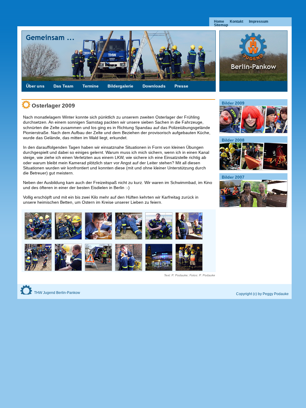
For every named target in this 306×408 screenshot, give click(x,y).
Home (219, 21)
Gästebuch (37, 95)
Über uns (35, 86)
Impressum (258, 21)
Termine (90, 86)
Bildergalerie (120, 86)
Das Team (63, 86)
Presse (181, 86)
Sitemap (221, 25)
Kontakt (236, 21)
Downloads (154, 86)
